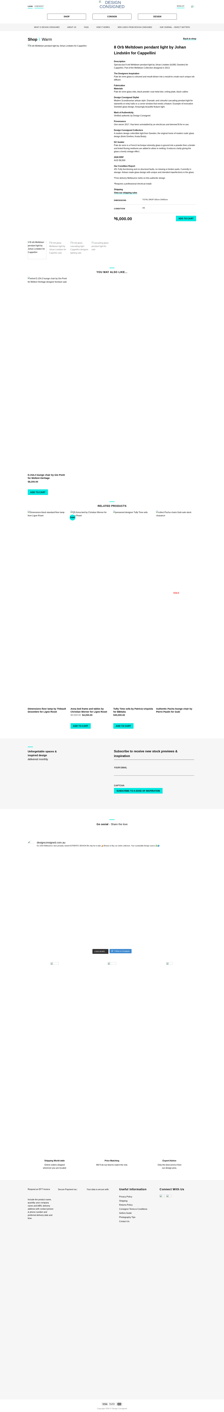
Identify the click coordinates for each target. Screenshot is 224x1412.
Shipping (123, 1201)
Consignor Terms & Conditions (133, 1209)
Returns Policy (126, 1205)
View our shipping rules (125, 193)
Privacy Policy (125, 1197)
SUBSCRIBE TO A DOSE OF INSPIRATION (138, 791)
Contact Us (124, 1221)
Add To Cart (186, 218)
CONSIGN (112, 16)
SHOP (67, 16)
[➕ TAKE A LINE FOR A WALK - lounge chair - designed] (176, 898)
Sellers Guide (125, 1213)
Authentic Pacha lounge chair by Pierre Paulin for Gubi (174, 710)
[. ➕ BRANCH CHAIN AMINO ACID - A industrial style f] (133, 877)
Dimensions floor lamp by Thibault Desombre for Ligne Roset (47, 710)
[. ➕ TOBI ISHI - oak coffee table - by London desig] (91, 895)
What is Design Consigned (47, 27)
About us (71, 27)
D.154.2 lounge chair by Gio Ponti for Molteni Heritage (46, 476)
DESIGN (157, 16)
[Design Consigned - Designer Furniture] (112, 6)
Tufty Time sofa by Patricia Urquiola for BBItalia (133, 710)
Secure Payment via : (68, 1189)
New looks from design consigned (135, 27)
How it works (103, 27)
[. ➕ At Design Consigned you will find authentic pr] (48, 866)
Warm (47, 39)
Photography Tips (127, 1217)
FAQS (86, 27)
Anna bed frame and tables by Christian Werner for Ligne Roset (89, 710)
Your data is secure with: (98, 1189)
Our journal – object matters (175, 27)
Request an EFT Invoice (39, 1189)
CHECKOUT (39, 6)
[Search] (188, 6)
